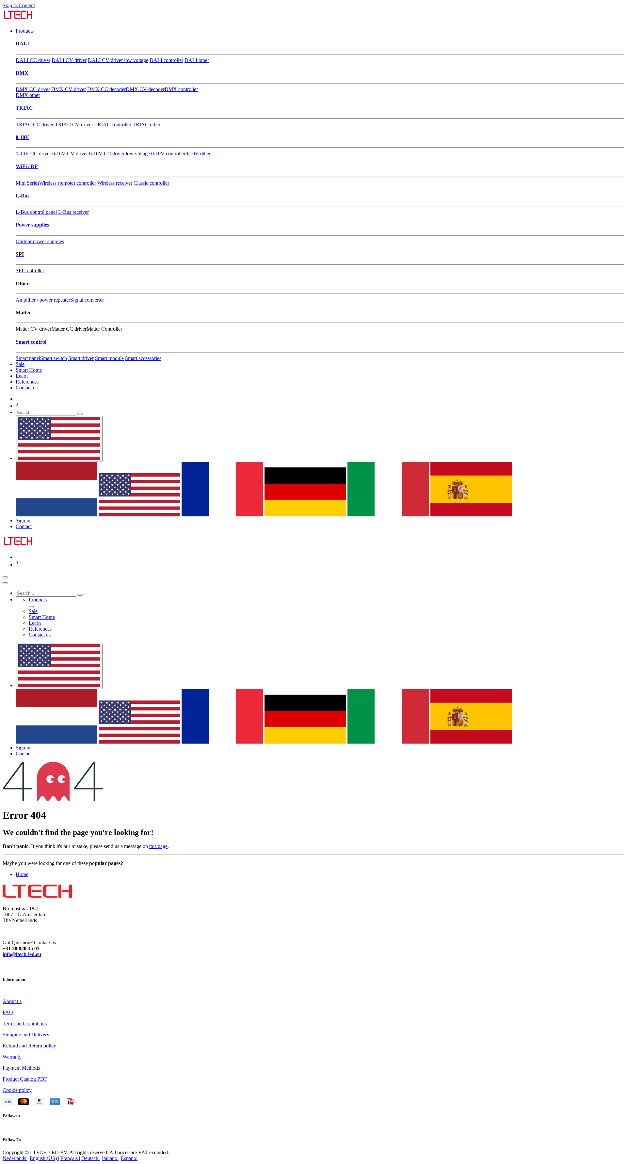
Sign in (23, 520)
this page (158, 846)
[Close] (5, 583)
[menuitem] (25, 31)
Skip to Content (19, 5)
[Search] (80, 414)
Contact (24, 526)
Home (22, 874)
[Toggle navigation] (5, 577)
